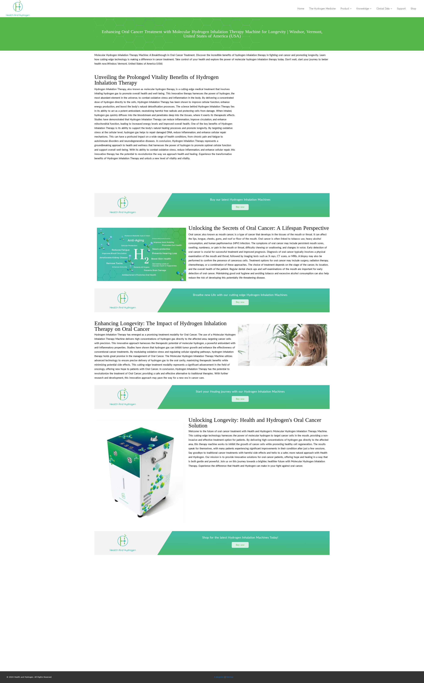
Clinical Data (383, 8)
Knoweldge (362, 8)
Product (345, 8)
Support (401, 8)
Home (300, 8)
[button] (240, 207)
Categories (219, 677)
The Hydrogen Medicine (322, 8)
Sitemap (229, 677)
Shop (413, 8)
